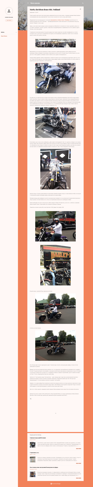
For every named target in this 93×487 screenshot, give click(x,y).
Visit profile (9, 20)
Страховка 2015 (34, 452)
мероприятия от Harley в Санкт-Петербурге (60, 20)
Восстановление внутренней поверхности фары (44, 467)
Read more (78, 448)
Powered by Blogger (56, 483)
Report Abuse (4, 36)
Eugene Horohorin (9, 17)
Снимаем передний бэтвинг (38, 438)
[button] (80, 9)
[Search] (83, 3)
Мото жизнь (35, 3)
